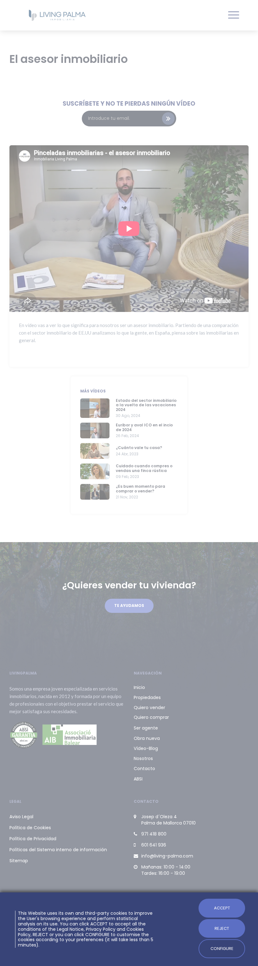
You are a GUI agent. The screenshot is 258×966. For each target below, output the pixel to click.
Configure (221, 949)
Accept (222, 908)
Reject (222, 928)
